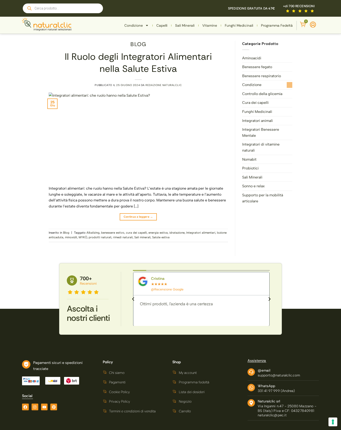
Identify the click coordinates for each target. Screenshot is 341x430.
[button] (133, 299)
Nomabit (249, 159)
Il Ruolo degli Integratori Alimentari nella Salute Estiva (138, 63)
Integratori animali (257, 120)
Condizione (133, 25)
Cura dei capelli (255, 102)
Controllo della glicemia (262, 94)
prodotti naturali (100, 237)
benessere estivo (112, 232)
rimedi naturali (123, 237)
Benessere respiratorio (261, 76)
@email (264, 370)
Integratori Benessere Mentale (260, 132)
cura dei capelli (136, 232)
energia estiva (158, 232)
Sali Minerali (185, 25)
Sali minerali (142, 237)
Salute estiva (161, 237)
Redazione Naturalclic (163, 85)
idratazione (177, 232)
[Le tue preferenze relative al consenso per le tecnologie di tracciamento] (332, 421)
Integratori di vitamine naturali (261, 147)
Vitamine (209, 25)
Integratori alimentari (200, 232)
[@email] (251, 372)
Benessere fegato (257, 67)
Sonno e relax (253, 186)
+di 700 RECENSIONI (299, 6)
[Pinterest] (53, 407)
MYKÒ (83, 237)
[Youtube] (44, 407)
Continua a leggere (138, 216)
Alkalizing (93, 232)
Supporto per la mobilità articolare (262, 198)
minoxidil (71, 237)
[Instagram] (35, 407)
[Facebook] (25, 407)
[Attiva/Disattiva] (289, 85)
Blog (138, 44)
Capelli (161, 25)
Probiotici (250, 168)
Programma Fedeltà (277, 25)
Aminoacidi (251, 58)
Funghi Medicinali (239, 25)
